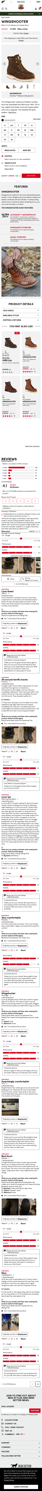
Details (26, 33)
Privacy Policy (9, 1480)
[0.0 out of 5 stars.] (7, 372)
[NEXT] (38, 64)
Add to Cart (31, 176)
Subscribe (35, 1411)
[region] (21, 1479)
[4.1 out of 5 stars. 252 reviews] (28, 372)
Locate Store (11, 1420)
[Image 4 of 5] (27, 86)
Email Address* (7, 1406)
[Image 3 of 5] (21, 86)
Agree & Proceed (21, 1487)
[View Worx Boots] (38, 2)
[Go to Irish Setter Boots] (21, 2)
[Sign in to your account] (36, 8)
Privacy (23, 1414)
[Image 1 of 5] (7, 86)
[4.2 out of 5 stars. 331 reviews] (28, 416)
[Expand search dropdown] (6, 9)
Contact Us (10, 1424)
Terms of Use (33, 1414)
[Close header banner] (39, 14)
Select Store (9, 169)
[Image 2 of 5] (14, 86)
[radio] (4, 125)
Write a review (22, 29)
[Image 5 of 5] (34, 86)
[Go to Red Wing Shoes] (3, 2)
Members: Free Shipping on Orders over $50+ (21, 13)
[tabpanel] (21, 310)
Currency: (10, 1434)
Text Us (8, 1431)
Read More (12, 112)
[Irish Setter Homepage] (21, 1465)
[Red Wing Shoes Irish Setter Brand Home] (21, 7)
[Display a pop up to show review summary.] (35, 372)
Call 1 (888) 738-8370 (14, 1427)
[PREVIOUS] (4, 64)
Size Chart (37, 119)
